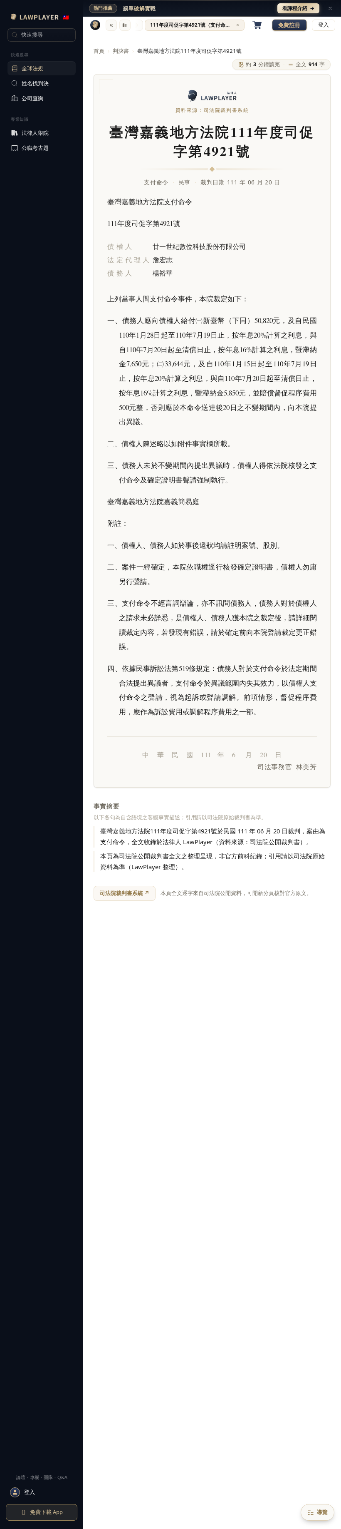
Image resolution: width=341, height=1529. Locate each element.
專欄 (34, 1477)
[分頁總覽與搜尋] (125, 25)
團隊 (48, 1477)
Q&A (62, 1477)
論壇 (20, 1477)
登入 (323, 24)
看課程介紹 (298, 8)
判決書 (121, 51)
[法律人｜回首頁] (95, 25)
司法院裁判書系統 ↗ (124, 893)
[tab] (195, 25)
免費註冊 (289, 25)
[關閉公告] (330, 8)
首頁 (99, 51)
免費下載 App (46, 1512)
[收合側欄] (111, 25)
